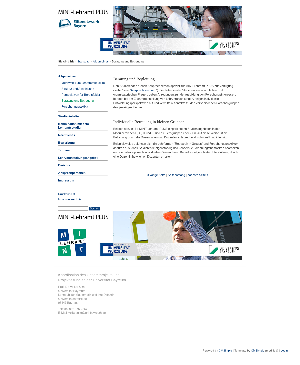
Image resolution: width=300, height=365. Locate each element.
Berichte (64, 165)
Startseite (83, 61)
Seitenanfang (176, 175)
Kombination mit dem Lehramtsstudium (73, 125)
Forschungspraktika (74, 106)
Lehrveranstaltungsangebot (78, 157)
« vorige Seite (156, 175)
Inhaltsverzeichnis (69, 199)
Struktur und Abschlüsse (77, 88)
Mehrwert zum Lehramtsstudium (83, 83)
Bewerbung (66, 142)
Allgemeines (101, 61)
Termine (64, 150)
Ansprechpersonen (143, 90)
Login (284, 350)
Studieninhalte (68, 116)
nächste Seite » (198, 175)
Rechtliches (66, 135)
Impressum (66, 180)
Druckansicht (66, 194)
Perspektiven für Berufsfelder (80, 94)
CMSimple (225, 350)
